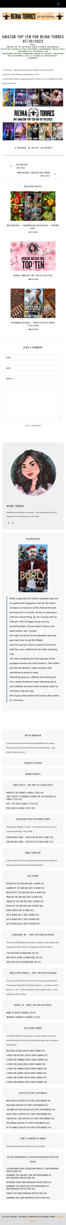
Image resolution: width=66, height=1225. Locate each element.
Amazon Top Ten (14, 47)
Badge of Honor (39, 47)
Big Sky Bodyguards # (40, 1175)
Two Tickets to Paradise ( (18, 796)
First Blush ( (12, 808)
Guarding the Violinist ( (18, 1175)
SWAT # (49, 837)
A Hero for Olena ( (15, 1064)
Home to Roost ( (14, 1012)
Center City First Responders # (34, 1100)
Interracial (38, 51)
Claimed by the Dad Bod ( (18, 888)
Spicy (27, 56)
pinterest (48, 148)
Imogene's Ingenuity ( (16, 1017)
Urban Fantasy (50, 56)
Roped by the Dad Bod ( (17, 906)
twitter (34, 148)
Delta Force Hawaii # (34, 1050)
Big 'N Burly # (36, 883)
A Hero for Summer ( (16, 1059)
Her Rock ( (11, 1105)
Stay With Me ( (13, 953)
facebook (21, 148)
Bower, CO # (28, 1012)
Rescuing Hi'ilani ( (15, 1050)
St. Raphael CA (37, 56)
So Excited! (22, 164)
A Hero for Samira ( (15, 1068)
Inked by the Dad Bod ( (17, 897)
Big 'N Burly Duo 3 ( (15, 923)
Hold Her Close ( (14, 962)
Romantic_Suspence (43, 53)
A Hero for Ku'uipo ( (16, 1055)
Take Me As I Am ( (14, 1118)
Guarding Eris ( (13, 1197)
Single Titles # (35, 792)
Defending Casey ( (14, 1182)
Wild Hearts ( (12, 1100)
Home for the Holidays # (43, 796)
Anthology (26, 47)
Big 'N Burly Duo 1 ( (15, 914)
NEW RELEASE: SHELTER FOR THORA (33, 172)
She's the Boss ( (14, 803)
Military (18, 53)
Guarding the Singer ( (16, 1186)
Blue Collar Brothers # (32, 1168)
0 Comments (33, 58)
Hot (30, 51)
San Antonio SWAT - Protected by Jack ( (25, 841)
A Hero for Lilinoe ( (15, 1073)
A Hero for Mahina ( (15, 1082)
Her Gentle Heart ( (15, 957)
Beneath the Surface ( (17, 792)
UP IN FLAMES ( (13, 1127)
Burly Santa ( (12, 910)
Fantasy (55, 49)
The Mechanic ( (13, 1168)
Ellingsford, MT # (29, 953)
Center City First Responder (24, 49)
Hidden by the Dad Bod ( (17, 901)
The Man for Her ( (14, 1109)
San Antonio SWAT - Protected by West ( (25, 837)
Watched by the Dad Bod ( (18, 892)
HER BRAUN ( (12, 1123)
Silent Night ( (13, 1114)
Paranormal (28, 53)
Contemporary (44, 49)
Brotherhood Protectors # (20, 1178)
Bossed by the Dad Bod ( (17, 883)
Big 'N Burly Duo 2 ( (15, 919)
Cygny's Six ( (12, 1193)
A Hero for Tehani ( (15, 1077)
